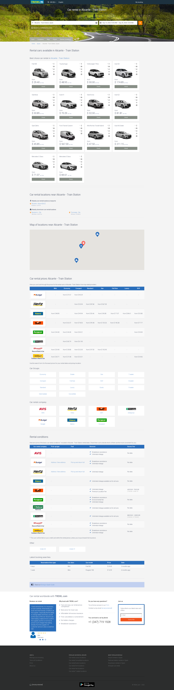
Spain (38, 43)
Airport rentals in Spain (115, 657)
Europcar (102, 424)
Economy (43, 374)
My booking (139, 2)
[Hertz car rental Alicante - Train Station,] (38, 304)
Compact (43, 381)
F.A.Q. (107, 605)
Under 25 (43, 549)
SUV (101, 381)
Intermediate (43, 394)
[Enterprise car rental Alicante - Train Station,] (38, 341)
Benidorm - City (36, 212)
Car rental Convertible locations (79, 660)
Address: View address (58, 462)
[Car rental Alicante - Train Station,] (87, 684)
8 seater (131, 381)
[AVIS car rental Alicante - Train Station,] (38, 453)
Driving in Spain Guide (47, 585)
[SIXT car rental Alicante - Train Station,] (38, 323)
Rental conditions (65, 39)
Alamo (72, 424)
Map (48, 39)
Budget (43, 424)
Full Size (72, 381)
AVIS (42, 413)
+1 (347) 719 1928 (100, 622)
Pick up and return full (77, 462)
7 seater (131, 374)
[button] (52, 2)
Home (33, 43)
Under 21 (72, 549)
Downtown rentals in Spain (116, 663)
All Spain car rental (114, 666)
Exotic (102, 387)
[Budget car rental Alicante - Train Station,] (38, 295)
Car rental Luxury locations (77, 657)
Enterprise (131, 413)
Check (43, 86)
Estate (72, 374)
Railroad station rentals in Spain (118, 660)
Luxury (72, 387)
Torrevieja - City (75, 212)
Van (101, 374)
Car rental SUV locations (76, 666)
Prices (55, 39)
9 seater (131, 387)
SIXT (101, 413)
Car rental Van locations (76, 668)
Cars (32, 39)
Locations (41, 39)
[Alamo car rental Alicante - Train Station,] (38, 313)
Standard (43, 387)
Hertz (72, 413)
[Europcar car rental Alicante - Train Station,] (38, 332)
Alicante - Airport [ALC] (38, 203)
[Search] (140, 23)
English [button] (61, 2)
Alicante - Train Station (60, 58)
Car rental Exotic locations (77, 663)
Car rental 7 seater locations (78, 671)
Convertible (72, 394)
